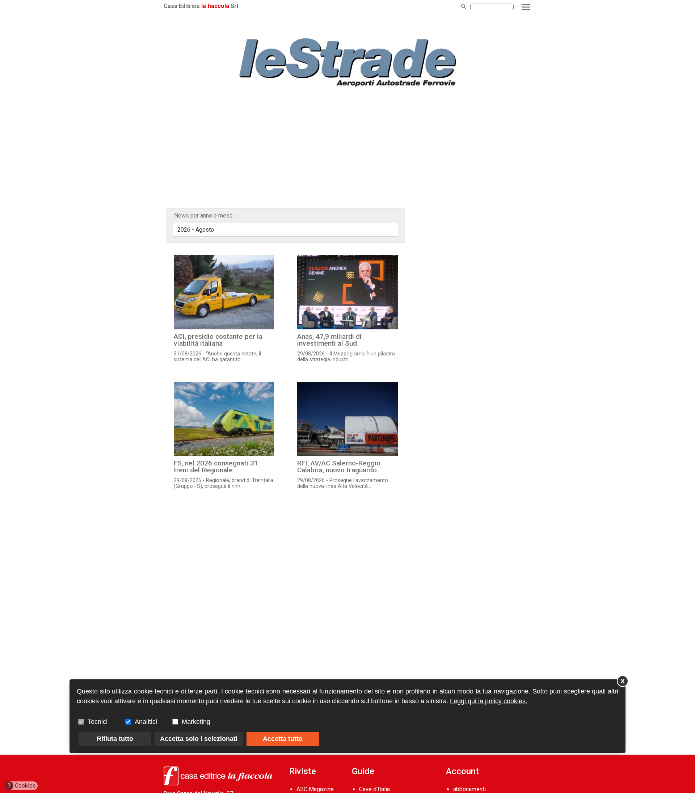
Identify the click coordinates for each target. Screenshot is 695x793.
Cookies (22, 785)
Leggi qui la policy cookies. (488, 701)
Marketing (196, 721)
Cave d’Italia (374, 789)
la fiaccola (215, 6)
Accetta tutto (283, 738)
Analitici (146, 721)
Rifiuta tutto (115, 738)
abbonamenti (469, 789)
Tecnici (98, 721)
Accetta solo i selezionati (198, 738)
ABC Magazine (315, 789)
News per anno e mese (203, 215)
